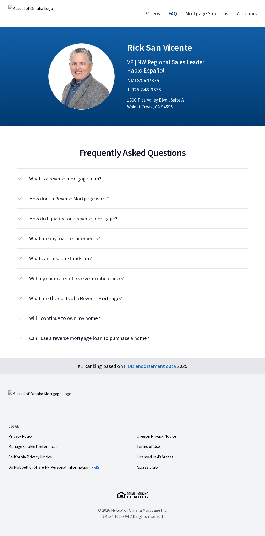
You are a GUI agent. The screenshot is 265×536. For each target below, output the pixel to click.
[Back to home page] (52, 13)
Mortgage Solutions (206, 13)
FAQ (172, 13)
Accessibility (148, 467)
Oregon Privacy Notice (156, 436)
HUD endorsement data (150, 366)
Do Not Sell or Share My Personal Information (49, 467)
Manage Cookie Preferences (32, 446)
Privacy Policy (20, 436)
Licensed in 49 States (155, 456)
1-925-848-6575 (144, 89)
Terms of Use (148, 446)
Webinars (247, 13)
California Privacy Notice (30, 456)
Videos (153, 13)
